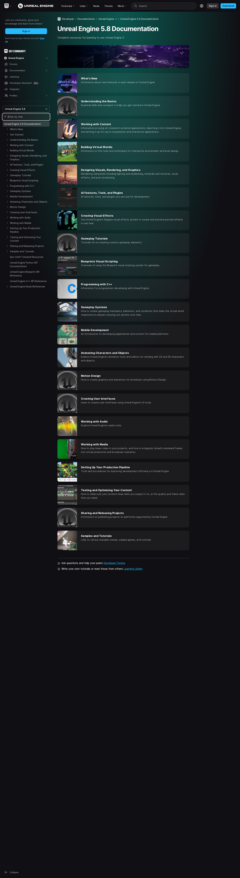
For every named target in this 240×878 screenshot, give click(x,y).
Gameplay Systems (20, 191)
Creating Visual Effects (22, 170)
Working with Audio (20, 217)
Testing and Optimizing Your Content (25, 239)
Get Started (16, 134)
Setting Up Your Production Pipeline (25, 230)
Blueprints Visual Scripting (24, 180)
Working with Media (20, 223)
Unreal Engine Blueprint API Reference (25, 273)
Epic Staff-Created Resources (26, 257)
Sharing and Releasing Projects (27, 246)
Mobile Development (21, 196)
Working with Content (22, 145)
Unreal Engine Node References (27, 286)
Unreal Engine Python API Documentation (24, 264)
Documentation (86, 18)
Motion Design (18, 207)
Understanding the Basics (24, 139)
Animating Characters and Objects (28, 201)
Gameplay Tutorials (20, 175)
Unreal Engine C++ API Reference (28, 281)
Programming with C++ (22, 185)
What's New (16, 129)
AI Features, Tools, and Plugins (26, 164)
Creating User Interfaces (23, 212)
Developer (68, 18)
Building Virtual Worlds (22, 150)
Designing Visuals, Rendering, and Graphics (28, 157)
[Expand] (7, 129)
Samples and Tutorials (22, 251)
